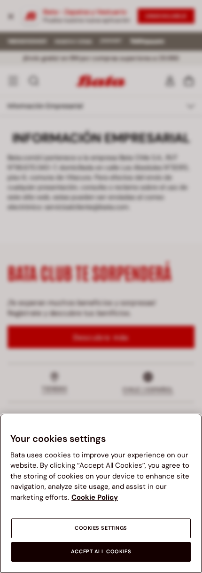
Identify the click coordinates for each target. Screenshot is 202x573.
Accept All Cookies (101, 551)
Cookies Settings (101, 528)
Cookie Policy (94, 497)
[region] (101, 493)
